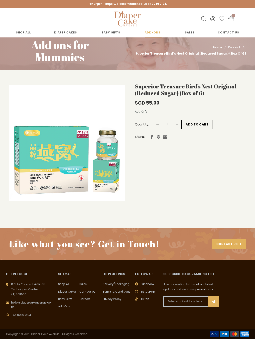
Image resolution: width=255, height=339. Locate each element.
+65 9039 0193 (21, 315)
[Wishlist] (222, 19)
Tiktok (145, 299)
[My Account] (213, 19)
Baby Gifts (110, 32)
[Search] (204, 19)
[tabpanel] (67, 143)
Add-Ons (152, 32)
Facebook (147, 284)
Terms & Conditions (116, 292)
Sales (189, 32)
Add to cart (197, 124)
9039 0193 (159, 4)
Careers (84, 299)
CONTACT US (227, 244)
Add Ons (64, 306)
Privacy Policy (112, 299)
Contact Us (228, 32)
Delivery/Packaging (116, 284)
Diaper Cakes (65, 32)
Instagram (148, 292)
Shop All (23, 32)
